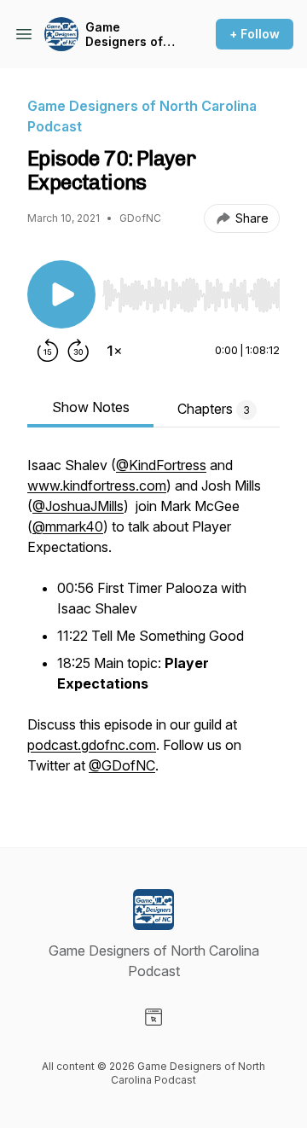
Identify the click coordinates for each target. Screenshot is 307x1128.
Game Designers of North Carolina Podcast (130, 34)
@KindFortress (161, 465)
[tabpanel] (153, 624)
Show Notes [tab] (91, 407)
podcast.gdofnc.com (91, 744)
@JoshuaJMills (78, 506)
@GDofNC (122, 765)
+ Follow (254, 33)
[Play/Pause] (61, 294)
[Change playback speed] (114, 351)
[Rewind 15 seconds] (48, 351)
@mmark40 (67, 526)
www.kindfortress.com (96, 485)
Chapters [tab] (213, 408)
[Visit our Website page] (153, 1017)
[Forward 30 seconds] (78, 351)
